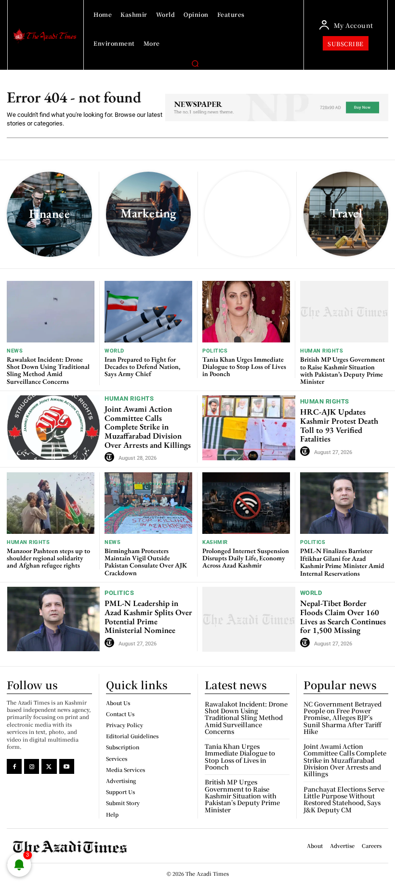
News (15, 351)
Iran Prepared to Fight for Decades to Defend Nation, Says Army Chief (142, 367)
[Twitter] (48, 766)
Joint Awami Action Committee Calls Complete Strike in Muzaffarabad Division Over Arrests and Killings (148, 427)
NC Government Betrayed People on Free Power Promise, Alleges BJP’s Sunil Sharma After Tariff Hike (342, 717)
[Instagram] (31, 766)
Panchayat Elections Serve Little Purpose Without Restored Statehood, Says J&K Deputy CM (343, 799)
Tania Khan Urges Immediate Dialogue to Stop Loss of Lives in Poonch (244, 367)
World (114, 351)
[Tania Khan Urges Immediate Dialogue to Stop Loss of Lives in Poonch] (246, 311)
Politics (214, 351)
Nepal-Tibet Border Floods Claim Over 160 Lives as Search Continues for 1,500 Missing (343, 616)
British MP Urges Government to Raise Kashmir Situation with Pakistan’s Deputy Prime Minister (342, 370)
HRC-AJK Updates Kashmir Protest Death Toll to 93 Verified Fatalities (339, 425)
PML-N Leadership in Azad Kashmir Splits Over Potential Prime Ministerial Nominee (148, 616)
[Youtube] (66, 766)
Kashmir (215, 542)
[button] (195, 63)
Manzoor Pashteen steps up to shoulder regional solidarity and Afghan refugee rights (48, 558)
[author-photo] (111, 457)
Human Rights (321, 351)
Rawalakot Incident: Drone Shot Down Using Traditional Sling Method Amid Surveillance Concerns (48, 370)
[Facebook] (14, 766)
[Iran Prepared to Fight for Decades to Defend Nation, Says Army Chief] (148, 311)
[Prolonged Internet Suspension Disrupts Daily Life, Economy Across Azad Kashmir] (246, 502)
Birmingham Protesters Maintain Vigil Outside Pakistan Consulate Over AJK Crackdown (146, 561)
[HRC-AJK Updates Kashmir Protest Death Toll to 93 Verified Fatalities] (248, 427)
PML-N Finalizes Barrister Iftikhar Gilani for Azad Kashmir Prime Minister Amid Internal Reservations (342, 561)
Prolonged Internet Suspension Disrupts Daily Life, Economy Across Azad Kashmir (245, 558)
